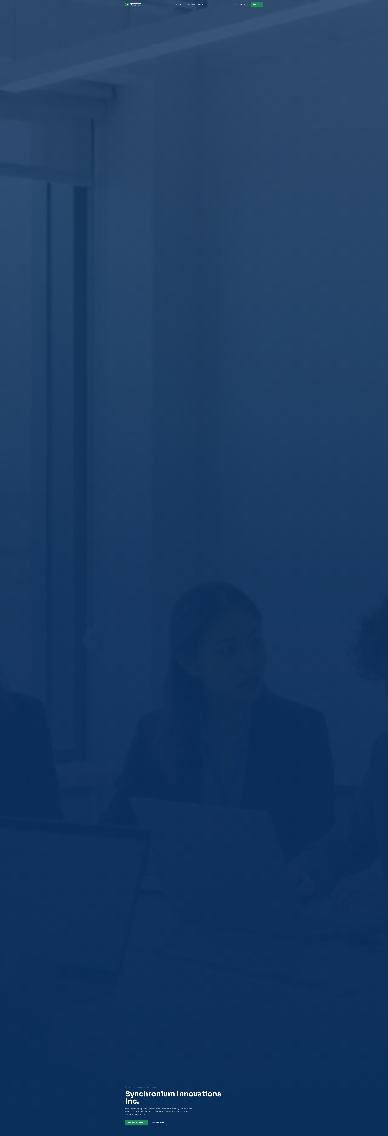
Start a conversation (135, 1122)
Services (179, 4)
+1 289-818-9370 (243, 4)
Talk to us (256, 4)
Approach (201, 4)
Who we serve (190, 4)
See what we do (158, 1122)
